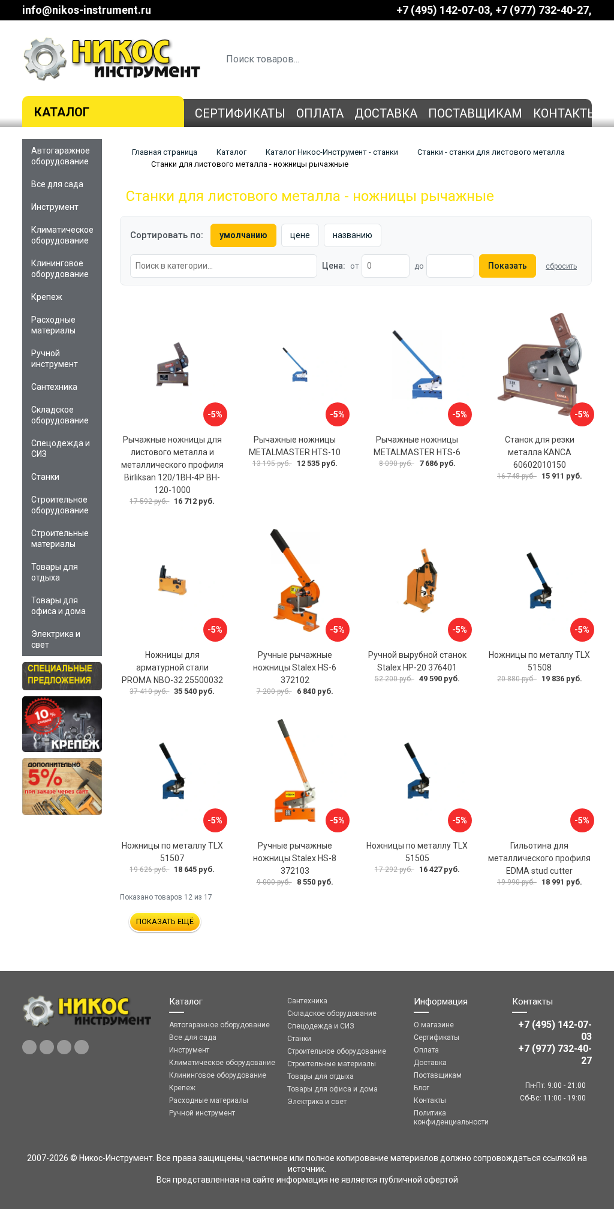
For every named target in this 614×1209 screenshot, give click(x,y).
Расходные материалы (53, 325)
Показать (507, 265)
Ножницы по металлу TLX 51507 (172, 852)
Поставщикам (475, 113)
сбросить (561, 266)
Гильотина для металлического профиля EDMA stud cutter (539, 858)
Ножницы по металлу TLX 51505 (417, 852)
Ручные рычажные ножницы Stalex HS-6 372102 (294, 667)
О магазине (434, 1025)
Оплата (320, 113)
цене (300, 235)
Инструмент (55, 207)
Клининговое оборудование (60, 268)
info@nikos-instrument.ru (86, 10)
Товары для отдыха (54, 572)
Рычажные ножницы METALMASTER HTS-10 (295, 446)
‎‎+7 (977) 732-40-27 (542, 10)
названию (352, 235)
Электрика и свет (55, 639)
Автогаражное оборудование (60, 156)
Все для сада (57, 184)
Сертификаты (240, 113)
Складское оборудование (60, 415)
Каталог (61, 112)
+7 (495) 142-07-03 (443, 10)
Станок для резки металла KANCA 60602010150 (539, 452)
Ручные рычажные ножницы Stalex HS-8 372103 (294, 858)
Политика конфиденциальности (451, 1117)
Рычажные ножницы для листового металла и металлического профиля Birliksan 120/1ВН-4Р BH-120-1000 (172, 465)
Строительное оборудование (60, 505)
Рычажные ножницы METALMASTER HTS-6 (417, 446)
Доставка (385, 113)
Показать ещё (165, 921)
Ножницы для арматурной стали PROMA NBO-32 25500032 (172, 667)
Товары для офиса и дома (58, 606)
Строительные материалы (60, 538)
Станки (45, 477)
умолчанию (243, 235)
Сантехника (54, 387)
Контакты (565, 113)
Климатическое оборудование (62, 235)
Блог (421, 1088)
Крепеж (46, 297)
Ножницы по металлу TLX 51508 (539, 661)
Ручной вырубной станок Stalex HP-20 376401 (417, 661)
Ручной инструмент (54, 358)
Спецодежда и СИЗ (60, 448)
